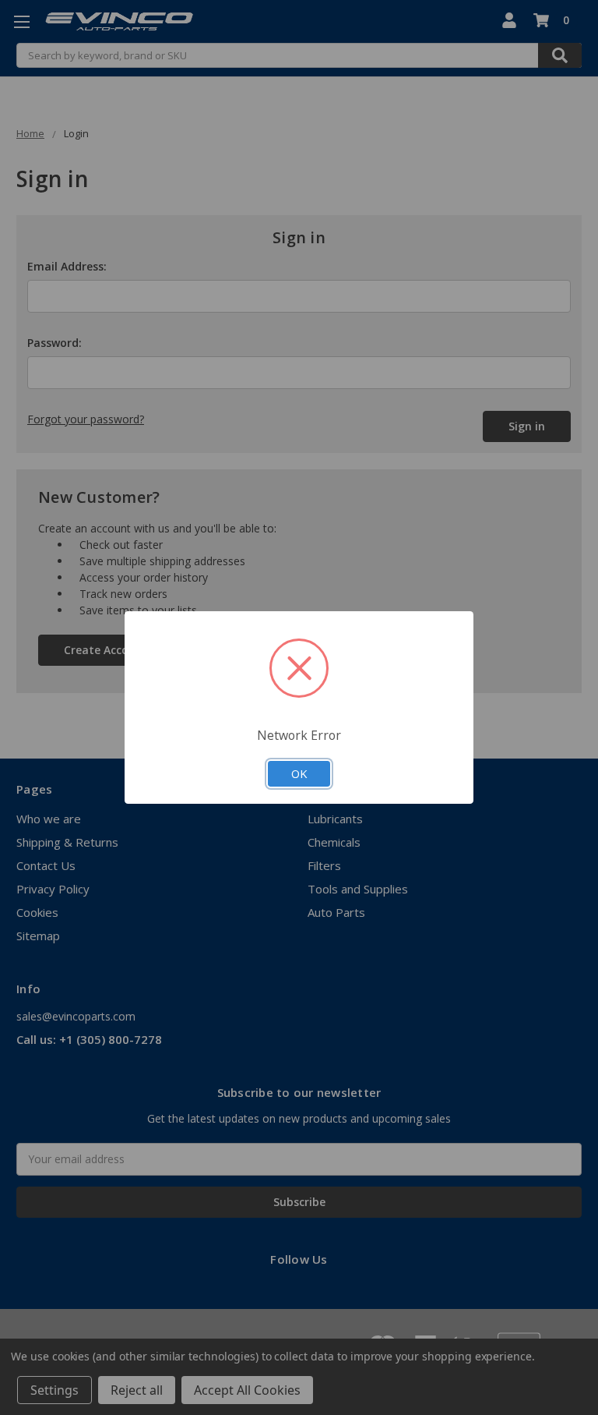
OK (299, 773)
